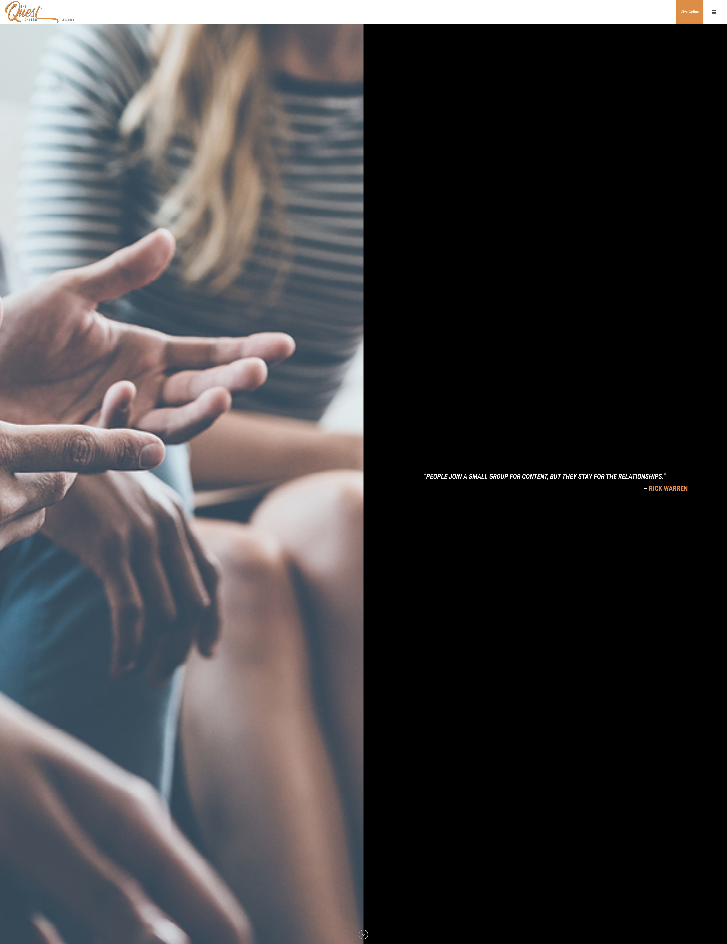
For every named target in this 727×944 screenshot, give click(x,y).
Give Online (690, 11)
